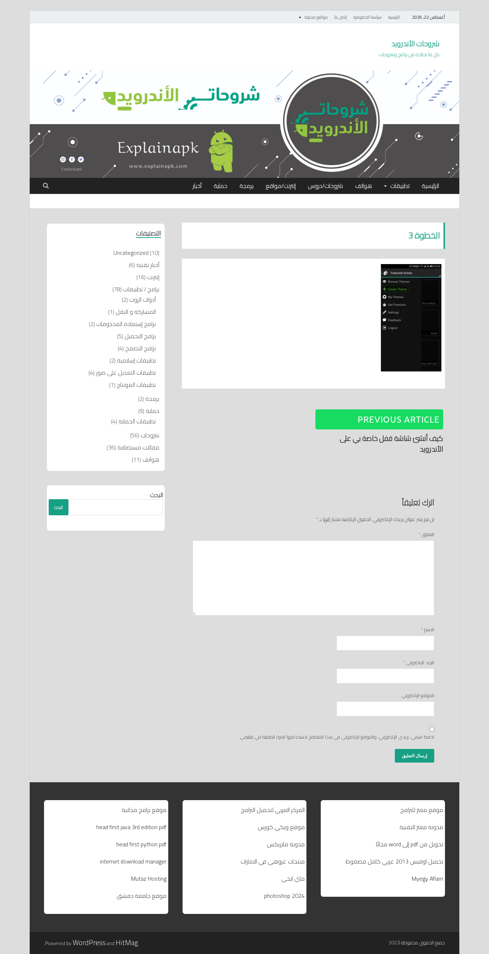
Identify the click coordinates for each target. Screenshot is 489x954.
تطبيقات (400, 185)
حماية (220, 185)
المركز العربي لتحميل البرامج (273, 809)
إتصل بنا (340, 17)
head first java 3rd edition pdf (131, 827)
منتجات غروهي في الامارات (273, 861)
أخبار (197, 185)
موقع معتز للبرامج (421, 809)
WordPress (89, 942)
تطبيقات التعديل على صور (126, 372)
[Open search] (45, 186)
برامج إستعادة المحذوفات (126, 323)
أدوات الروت (142, 299)
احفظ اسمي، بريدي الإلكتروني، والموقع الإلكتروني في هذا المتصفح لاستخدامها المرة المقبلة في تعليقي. (336, 737)
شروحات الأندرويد (415, 43)
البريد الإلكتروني (418, 662)
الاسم (427, 629)
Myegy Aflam (427, 878)
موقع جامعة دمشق (141, 895)
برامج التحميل (140, 336)
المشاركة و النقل (136, 311)
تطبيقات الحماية (137, 421)
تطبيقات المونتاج (136, 384)
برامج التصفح (140, 348)
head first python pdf (141, 844)
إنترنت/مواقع (281, 185)
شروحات (150, 435)
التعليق (426, 534)
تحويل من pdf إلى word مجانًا (409, 844)
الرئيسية (394, 17)
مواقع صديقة (316, 17)
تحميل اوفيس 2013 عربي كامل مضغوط (394, 861)
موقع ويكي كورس (281, 827)
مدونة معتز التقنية (421, 827)
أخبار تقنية (147, 264)
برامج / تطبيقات (141, 289)
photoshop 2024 (284, 895)
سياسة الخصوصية (367, 17)
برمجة (246, 185)
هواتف (363, 185)
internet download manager (133, 861)
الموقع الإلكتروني (418, 695)
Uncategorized (131, 252)
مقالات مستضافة (138, 447)
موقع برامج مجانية (144, 809)
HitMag (127, 942)
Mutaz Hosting (148, 878)
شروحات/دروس (325, 185)
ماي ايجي (293, 878)
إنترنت (153, 277)
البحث (156, 495)
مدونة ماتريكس (286, 844)
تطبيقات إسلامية (136, 360)
